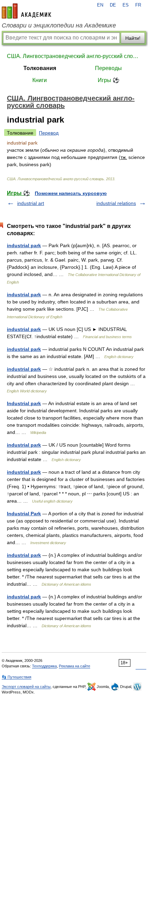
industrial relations (116, 203)
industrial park (24, 245)
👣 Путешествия (16, 677)
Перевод (49, 133)
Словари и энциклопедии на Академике (59, 25)
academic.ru (26, 11)
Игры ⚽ (108, 80)
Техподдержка (44, 666)
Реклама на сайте (74, 666)
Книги (39, 80)
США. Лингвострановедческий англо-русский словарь (74, 56)
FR (138, 5)
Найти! (132, 38)
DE (113, 5)
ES (126, 5)
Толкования (39, 68)
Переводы (108, 68)
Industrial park (24, 403)
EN (100, 5)
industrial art (30, 203)
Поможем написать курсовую (71, 193)
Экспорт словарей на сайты (26, 687)
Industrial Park (24, 513)
